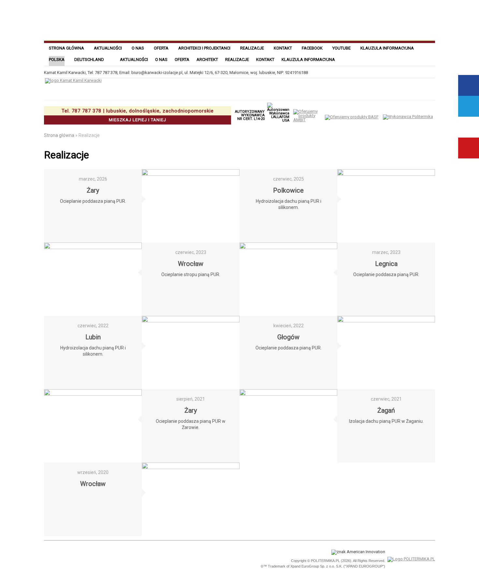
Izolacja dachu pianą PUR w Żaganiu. (386, 421)
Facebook (312, 48)
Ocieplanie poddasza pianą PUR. (93, 201)
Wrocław (190, 264)
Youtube (341, 48)
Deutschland (89, 59)
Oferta (161, 48)
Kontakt (283, 48)
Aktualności (108, 48)
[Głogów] (386, 352)
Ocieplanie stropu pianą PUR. (190, 274)
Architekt (207, 59)
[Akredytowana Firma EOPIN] (134, 559)
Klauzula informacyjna (387, 48)
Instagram (468, 127)
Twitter (468, 106)
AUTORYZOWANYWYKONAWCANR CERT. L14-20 (250, 115)
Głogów (288, 337)
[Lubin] (191, 352)
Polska (57, 59)
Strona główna (66, 48)
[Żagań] (288, 426)
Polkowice (288, 190)
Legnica (386, 264)
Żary (93, 190)
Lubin (93, 337)
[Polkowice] (386, 206)
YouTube (468, 148)
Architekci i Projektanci (204, 48)
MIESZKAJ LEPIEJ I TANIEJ (138, 115)
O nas (138, 48)
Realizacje (252, 48)
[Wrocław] (93, 279)
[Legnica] (288, 279)
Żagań (386, 410)
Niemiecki (427, 59)
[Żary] (191, 206)
